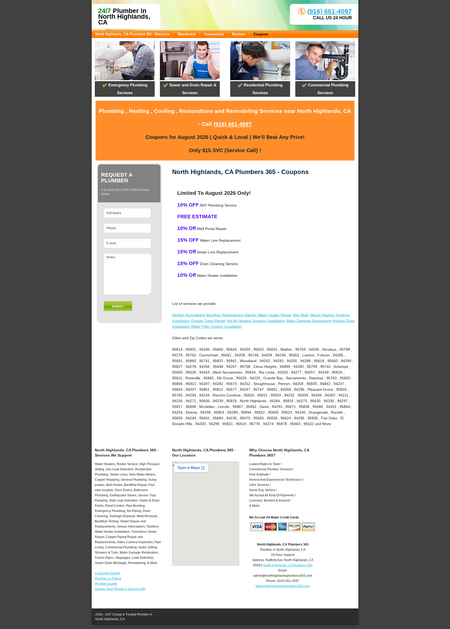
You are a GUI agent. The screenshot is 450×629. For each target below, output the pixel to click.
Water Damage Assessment (309, 321)
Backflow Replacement (225, 315)
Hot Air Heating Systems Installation (256, 321)
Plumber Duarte (106, 584)
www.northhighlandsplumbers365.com (282, 586)
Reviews (238, 34)
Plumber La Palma (108, 578)
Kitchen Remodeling (188, 315)
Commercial (214, 34)
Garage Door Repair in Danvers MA (120, 589)
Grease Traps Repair (208, 321)
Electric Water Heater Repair (268, 315)
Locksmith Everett (107, 573)
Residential (187, 34)
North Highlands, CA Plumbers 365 (287, 565)
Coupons (261, 34)
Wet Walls (301, 315)
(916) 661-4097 (329, 11)
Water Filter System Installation (216, 326)
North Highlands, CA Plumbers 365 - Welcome (132, 34)
